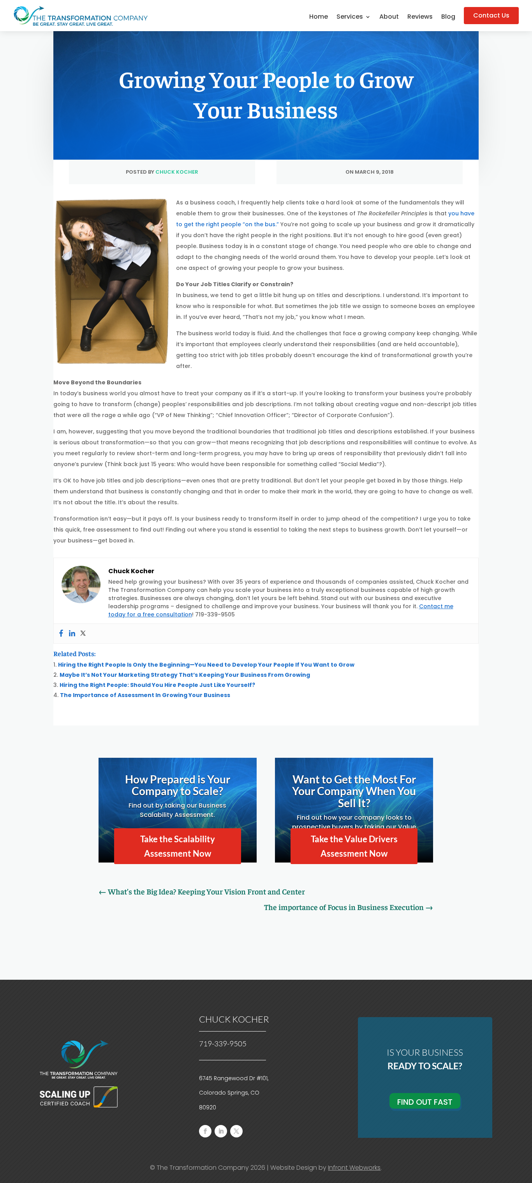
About (389, 17)
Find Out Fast (425, 1102)
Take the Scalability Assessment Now (177, 846)
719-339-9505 (223, 1043)
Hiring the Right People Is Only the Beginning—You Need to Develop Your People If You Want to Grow (206, 665)
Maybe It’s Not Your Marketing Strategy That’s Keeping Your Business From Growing (185, 675)
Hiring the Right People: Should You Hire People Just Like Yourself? (157, 685)
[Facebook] (61, 633)
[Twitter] (82, 633)
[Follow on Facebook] (205, 1131)
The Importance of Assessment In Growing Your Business (145, 695)
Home (318, 17)
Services (349, 17)
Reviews (420, 17)
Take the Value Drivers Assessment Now (354, 846)
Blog (448, 17)
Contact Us (491, 15)
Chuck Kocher (176, 172)
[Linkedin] (72, 633)
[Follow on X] (236, 1131)
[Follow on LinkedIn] (221, 1131)
